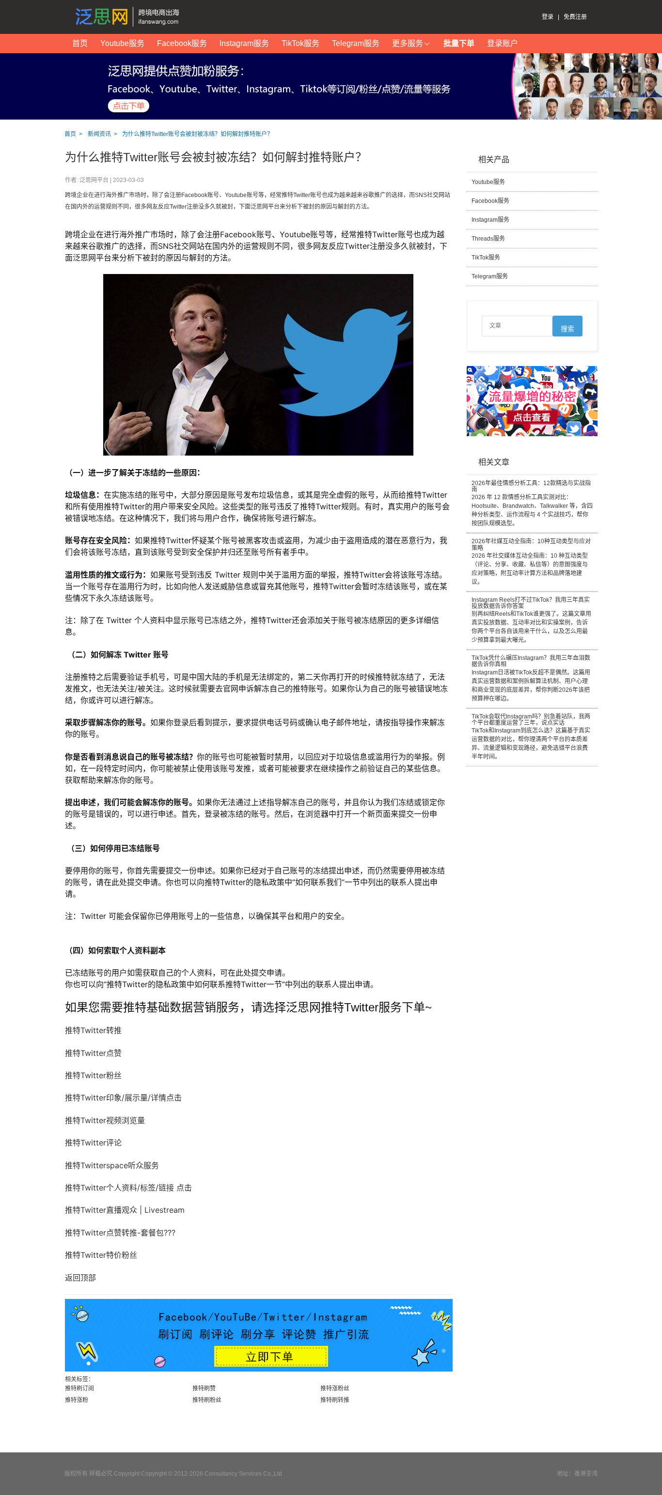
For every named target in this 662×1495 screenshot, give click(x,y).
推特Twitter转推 (93, 1030)
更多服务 (407, 43)
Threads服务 (488, 238)
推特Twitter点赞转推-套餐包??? (120, 1232)
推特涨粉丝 (334, 1388)
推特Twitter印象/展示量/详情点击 (123, 1097)
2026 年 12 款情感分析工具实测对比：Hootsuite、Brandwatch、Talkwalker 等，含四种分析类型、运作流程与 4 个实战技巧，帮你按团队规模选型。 (532, 503)
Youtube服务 (122, 43)
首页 (80, 43)
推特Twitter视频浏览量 (105, 1120)
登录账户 (502, 43)
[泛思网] (129, 16)
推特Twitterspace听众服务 (112, 1165)
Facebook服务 (182, 43)
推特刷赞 (204, 1388)
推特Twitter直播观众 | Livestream (125, 1210)
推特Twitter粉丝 (93, 1075)
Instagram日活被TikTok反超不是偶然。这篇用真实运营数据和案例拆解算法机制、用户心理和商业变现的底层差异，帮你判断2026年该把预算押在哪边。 (531, 678)
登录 (547, 17)
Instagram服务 (244, 43)
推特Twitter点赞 (93, 1053)
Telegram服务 (355, 43)
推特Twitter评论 (93, 1142)
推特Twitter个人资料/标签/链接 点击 (128, 1187)
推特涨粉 (76, 1400)
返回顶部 (80, 1277)
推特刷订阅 (79, 1388)
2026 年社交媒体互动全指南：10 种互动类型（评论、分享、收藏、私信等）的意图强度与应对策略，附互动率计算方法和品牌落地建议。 (531, 561)
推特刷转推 (334, 1400)
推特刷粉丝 (206, 1400)
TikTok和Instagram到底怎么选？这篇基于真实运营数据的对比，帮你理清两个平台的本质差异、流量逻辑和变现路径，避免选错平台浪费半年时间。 (531, 737)
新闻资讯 (99, 134)
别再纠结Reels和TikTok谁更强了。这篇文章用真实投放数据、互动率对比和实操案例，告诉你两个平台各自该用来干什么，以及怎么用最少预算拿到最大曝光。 (531, 620)
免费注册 (575, 17)
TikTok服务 (300, 43)
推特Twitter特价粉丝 (101, 1255)
